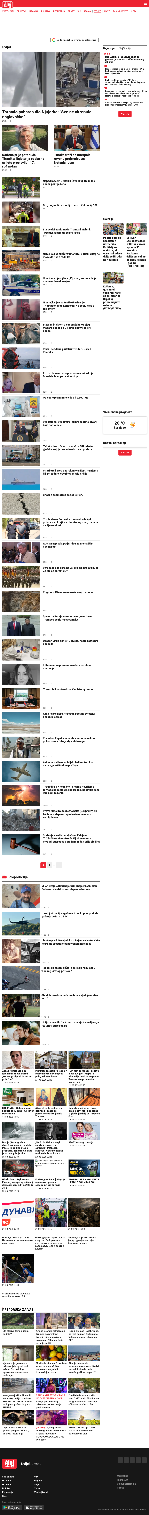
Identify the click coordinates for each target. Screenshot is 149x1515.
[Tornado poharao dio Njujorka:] (51, 79)
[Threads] (126, 1460)
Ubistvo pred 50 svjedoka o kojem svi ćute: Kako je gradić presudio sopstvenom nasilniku (70, 942)
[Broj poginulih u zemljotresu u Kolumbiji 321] (21, 212)
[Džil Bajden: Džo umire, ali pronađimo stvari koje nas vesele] (21, 431)
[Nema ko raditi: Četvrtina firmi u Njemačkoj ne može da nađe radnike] (21, 260)
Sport (71, 11)
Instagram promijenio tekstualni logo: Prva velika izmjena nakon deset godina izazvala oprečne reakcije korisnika (126, 93)
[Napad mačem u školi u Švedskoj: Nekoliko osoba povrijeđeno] (21, 187)
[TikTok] (132, 1460)
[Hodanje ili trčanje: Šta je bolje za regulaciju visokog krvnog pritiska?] (21, 978)
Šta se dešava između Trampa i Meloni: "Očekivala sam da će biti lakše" (67, 231)
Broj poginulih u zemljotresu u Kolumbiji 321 (70, 205)
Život (107, 11)
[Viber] (144, 1460)
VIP (79, 11)
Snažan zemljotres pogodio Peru (63, 494)
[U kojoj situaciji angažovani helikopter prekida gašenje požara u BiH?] (21, 924)
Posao (120, 1487)
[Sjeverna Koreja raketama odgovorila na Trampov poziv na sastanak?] (21, 625)
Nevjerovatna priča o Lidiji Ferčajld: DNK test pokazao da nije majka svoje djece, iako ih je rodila (124, 71)
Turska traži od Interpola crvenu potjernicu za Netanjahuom (72, 158)
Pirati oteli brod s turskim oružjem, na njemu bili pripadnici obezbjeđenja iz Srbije (70, 472)
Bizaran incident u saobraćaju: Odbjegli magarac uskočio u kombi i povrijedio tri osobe (67, 327)
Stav (133, 11)
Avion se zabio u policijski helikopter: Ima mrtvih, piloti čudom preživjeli (68, 764)
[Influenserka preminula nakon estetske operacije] (21, 674)
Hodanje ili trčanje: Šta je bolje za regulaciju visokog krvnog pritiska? (68, 969)
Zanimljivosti (120, 11)
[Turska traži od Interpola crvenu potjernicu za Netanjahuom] (77, 138)
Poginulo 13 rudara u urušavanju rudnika (68, 592)
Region (87, 11)
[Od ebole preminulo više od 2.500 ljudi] (21, 406)
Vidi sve (125, 114)
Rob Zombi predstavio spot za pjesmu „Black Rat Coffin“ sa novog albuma (124, 59)
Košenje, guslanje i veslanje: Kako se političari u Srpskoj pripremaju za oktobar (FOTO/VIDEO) (112, 297)
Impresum (122, 1480)
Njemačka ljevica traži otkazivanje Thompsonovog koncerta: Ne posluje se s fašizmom (68, 305)
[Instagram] (138, 1460)
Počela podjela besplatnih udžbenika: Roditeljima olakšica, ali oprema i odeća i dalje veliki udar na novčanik (113, 248)
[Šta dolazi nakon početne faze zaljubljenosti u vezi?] (21, 1006)
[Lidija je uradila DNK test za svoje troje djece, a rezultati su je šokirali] (21, 1033)
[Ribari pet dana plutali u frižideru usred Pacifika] (21, 358)
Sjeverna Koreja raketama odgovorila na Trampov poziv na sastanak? (67, 618)
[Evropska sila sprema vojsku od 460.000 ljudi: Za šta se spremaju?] (21, 577)
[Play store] (12, 1508)
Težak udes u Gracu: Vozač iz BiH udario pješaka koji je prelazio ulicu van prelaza (68, 448)
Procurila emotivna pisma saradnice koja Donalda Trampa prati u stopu (68, 375)
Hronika (33, 11)
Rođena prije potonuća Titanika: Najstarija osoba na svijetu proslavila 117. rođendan (23, 160)
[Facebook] (120, 1460)
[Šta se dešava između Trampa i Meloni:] (21, 236)
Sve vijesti (8, 11)
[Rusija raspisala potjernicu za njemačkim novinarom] (21, 552)
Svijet (97, 11)
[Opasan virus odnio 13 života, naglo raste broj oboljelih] (21, 650)
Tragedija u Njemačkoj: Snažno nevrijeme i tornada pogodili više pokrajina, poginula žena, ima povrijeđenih (71, 789)
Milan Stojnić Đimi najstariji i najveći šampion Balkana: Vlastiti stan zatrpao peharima (69, 887)
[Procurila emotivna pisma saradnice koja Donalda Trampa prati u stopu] (21, 382)
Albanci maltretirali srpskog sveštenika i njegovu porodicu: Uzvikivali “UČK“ (124, 103)
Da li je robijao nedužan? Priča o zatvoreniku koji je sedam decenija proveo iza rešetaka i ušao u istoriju (125, 82)
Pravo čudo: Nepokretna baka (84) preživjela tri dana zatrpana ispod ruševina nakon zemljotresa (70, 814)
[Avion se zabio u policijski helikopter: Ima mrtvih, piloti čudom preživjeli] (21, 771)
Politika (45, 11)
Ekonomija (59, 11)
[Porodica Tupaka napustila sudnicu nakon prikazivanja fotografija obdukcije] (21, 747)
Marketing (122, 1476)
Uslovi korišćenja (126, 1483)
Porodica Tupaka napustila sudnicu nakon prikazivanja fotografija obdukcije (69, 740)
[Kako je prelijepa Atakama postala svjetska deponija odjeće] (21, 722)
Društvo (21, 11)
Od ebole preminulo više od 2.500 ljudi (66, 397)
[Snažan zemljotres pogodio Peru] (21, 504)
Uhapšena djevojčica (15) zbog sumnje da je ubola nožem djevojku (69, 280)
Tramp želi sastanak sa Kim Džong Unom (68, 689)
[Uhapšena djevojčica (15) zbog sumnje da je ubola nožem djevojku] (21, 285)
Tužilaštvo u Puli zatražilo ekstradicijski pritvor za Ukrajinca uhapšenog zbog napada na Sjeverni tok (70, 522)
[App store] (34, 1508)
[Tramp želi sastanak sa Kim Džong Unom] (21, 698)
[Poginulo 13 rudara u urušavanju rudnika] (21, 601)
